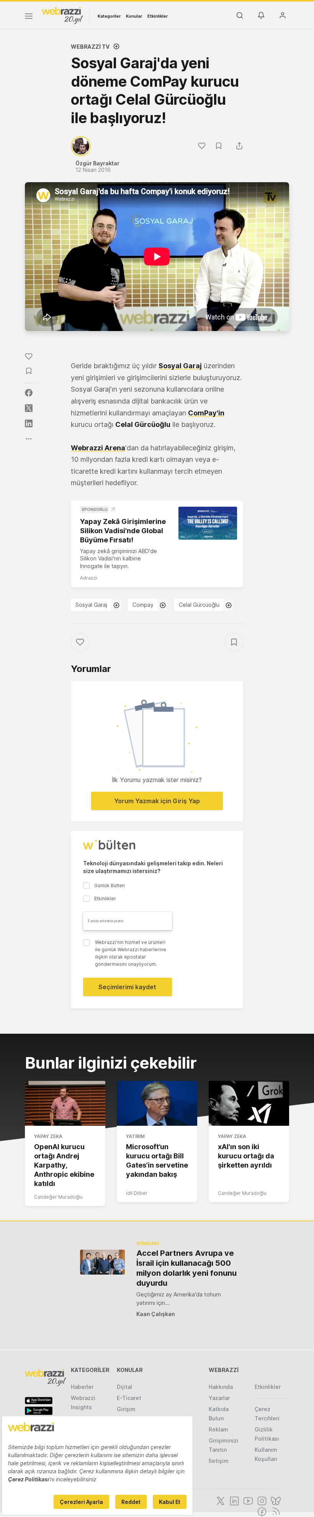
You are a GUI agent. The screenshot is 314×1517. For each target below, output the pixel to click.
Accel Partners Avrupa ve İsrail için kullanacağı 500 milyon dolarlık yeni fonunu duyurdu (186, 1268)
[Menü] (29, 17)
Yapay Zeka (48, 1136)
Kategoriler (109, 16)
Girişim (126, 1409)
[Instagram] (261, 1500)
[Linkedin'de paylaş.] (29, 423)
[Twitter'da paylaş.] (29, 408)
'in (206, 413)
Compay (143, 604)
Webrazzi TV (90, 46)
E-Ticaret (129, 1398)
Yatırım (135, 1136)
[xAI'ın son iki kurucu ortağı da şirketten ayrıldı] (249, 1103)
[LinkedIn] (233, 1500)
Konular (134, 16)
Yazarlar (219, 1398)
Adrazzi (88, 578)
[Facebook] (261, 1510)
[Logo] (62, 15)
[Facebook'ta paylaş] (29, 393)
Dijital (124, 1387)
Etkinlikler (157, 16)
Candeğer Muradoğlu (58, 1197)
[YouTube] (247, 1500)
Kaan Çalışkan (155, 1314)
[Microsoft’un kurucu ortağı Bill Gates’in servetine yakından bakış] (157, 1103)
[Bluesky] (275, 1500)
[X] (219, 1500)
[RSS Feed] (274, 1510)
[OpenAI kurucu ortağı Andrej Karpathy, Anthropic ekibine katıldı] (65, 1103)
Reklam (218, 1429)
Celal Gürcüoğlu (199, 604)
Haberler (82, 1387)
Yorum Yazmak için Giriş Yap (157, 801)
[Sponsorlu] (207, 523)
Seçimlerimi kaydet (127, 987)
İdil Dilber (136, 1193)
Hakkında (221, 1387)
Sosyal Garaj (180, 366)
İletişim (219, 1461)
